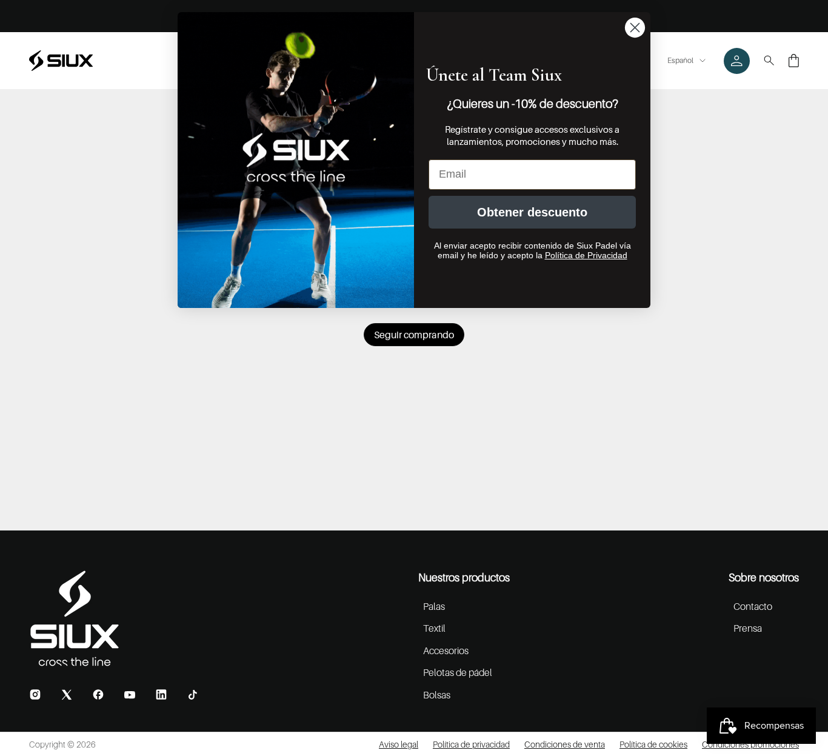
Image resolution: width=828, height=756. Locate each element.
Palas (434, 606)
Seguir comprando (414, 335)
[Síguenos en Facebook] (98, 694)
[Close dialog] (635, 27)
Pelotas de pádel (457, 672)
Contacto (752, 606)
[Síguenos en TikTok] (193, 695)
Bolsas (436, 695)
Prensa (747, 628)
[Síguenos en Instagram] (35, 694)
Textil (434, 628)
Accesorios (446, 650)
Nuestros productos (464, 577)
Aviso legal (398, 744)
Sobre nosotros (764, 577)
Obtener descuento (532, 212)
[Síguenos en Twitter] (67, 694)
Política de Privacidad (586, 255)
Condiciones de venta (564, 744)
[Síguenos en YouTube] (130, 695)
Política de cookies (653, 744)
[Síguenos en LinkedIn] (161, 694)
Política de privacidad (471, 744)
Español (680, 60)
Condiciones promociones (750, 744)
